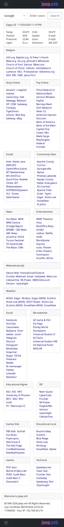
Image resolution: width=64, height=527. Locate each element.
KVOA (21, 236)
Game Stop (12, 97)
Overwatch (12, 481)
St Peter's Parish (39, 57)
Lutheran (11, 71)
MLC (20, 71)
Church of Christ (15, 68)
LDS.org (10, 57)
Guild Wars (19, 474)
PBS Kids (11, 431)
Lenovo (10, 114)
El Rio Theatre (44, 251)
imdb (39, 236)
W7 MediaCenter (15, 172)
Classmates (12, 327)
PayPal (40, 100)
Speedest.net (43, 467)
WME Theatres (44, 219)
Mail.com (52, 276)
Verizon (10, 283)
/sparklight (22, 283)
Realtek (23, 179)
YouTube (11, 323)
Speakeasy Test (44, 481)
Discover (41, 118)
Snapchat (11, 352)
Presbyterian (31, 71)
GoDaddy (41, 478)
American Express (46, 114)
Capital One (42, 129)
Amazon (10, 90)
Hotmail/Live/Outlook (32, 272)
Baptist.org (22, 57)
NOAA (9, 298)
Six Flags (38, 323)
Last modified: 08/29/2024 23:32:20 (23, 507)
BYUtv (49, 258)
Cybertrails (45, 395)
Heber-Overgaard (47, 183)
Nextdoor (11, 377)
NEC (46, 132)
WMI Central (13, 222)
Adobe (16, 161)
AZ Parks (38, 337)
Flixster (47, 247)
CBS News (21, 229)
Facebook (11, 320)
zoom (18, 334)
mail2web (40, 276)
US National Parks (43, 345)
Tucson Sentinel (15, 240)
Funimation (42, 254)
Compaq (11, 107)
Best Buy (20, 114)
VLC (8, 193)
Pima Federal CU (45, 90)
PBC (14, 75)
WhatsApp (12, 348)
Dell (22, 97)
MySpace (11, 330)
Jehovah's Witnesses (37, 61)
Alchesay (41, 445)
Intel (8, 161)
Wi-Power (26, 280)
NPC (19, 391)
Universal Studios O (44, 334)
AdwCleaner (13, 197)
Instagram (12, 345)
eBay (19, 118)
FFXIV (9, 474)
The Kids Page (14, 445)
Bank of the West (46, 125)
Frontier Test (43, 474)
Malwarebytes (14, 186)
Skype (9, 355)
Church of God (14, 64)
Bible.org (11, 61)
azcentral (11, 236)
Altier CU (41, 111)
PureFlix (40, 258)
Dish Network (44, 107)
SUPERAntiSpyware (17, 190)
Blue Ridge (42, 438)
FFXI (8, 467)
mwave (10, 93)
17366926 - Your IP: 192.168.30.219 (23, 510)
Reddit (9, 362)
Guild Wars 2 (13, 478)
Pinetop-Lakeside (46, 175)
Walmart (21, 100)
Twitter (10, 370)
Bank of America (45, 122)
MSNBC (10, 229)
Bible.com (38, 64)
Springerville (44, 168)
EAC (14, 391)
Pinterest (11, 359)
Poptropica (12, 438)
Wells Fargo (42, 136)
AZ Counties (43, 186)
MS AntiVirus (13, 175)
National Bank (44, 93)
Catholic (30, 68)
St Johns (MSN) (14, 305)
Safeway (10, 118)
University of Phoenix (18, 395)
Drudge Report (14, 226)
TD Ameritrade (14, 244)
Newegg (10, 100)
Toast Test (42, 471)
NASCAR (37, 348)
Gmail (30, 276)
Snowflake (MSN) (33, 305)
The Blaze (11, 247)
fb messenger (14, 366)
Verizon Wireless (45, 97)
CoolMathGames (15, 449)
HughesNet (45, 406)
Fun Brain (11, 434)
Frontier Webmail (16, 276)
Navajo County (45, 179)
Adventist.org (46, 71)
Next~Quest (46, 391)
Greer (40, 193)
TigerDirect (12, 111)
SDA (8, 75)
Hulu (39, 222)
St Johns (41, 204)
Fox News (11, 219)
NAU (15, 398)
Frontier (40, 147)
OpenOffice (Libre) (16, 168)
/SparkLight (42, 485)
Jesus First (30, 75)
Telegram (11, 337)
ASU (8, 391)
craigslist (22, 90)
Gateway (22, 104)
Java (23, 161)
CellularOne (12, 280)
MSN (20, 219)
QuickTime (12, 179)
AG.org (21, 61)
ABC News (11, 233)
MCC (8, 398)
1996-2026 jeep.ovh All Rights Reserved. (27, 503)
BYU (21, 398)
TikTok (17, 355)
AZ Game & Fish (42, 320)
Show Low (50, 197)
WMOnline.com (41, 280)
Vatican (28, 64)
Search (55, 16)
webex (9, 334)
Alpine (40, 172)
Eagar (40, 197)
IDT (16, 183)
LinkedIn (11, 373)
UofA (9, 402)
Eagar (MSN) (39, 298)
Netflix (49, 233)
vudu (39, 247)
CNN (20, 247)
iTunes (15, 193)
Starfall (21, 431)
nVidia (9, 183)
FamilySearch (43, 68)
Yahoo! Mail (12, 272)
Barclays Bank (44, 104)
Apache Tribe (44, 190)
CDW (13, 104)
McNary (26, 298)
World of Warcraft (16, 471)
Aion (14, 467)
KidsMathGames (15, 452)
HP (7, 104)
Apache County (45, 161)
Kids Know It (13, 442)
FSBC (20, 75)
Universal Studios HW (45, 341)
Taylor (48, 193)
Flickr (20, 330)
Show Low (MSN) (15, 301)
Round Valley (43, 431)
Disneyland (39, 330)
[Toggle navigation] (6, 4)
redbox (40, 233)
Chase (39, 132)
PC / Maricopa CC (15, 406)
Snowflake (43, 200)
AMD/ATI (11, 165)
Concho (41, 165)
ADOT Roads (33, 301)
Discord (10, 341)
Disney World (40, 327)
